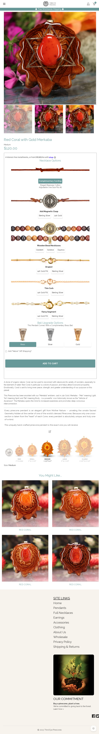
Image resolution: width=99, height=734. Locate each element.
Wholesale (60, 637)
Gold (78, 344)
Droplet (48, 267)
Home (57, 603)
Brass (22, 344)
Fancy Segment (49, 312)
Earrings (58, 617)
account (88, 4)
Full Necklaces (63, 612)
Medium (12, 465)
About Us (59, 632)
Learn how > (58, 709)
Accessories (61, 622)
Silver (50, 344)
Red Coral (25, 530)
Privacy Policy (62, 641)
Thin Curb (48, 288)
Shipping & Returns (66, 646)
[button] (93, 716)
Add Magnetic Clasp (49, 211)
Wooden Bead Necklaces (49, 246)
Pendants (59, 608)
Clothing (59, 627)
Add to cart (50, 363)
